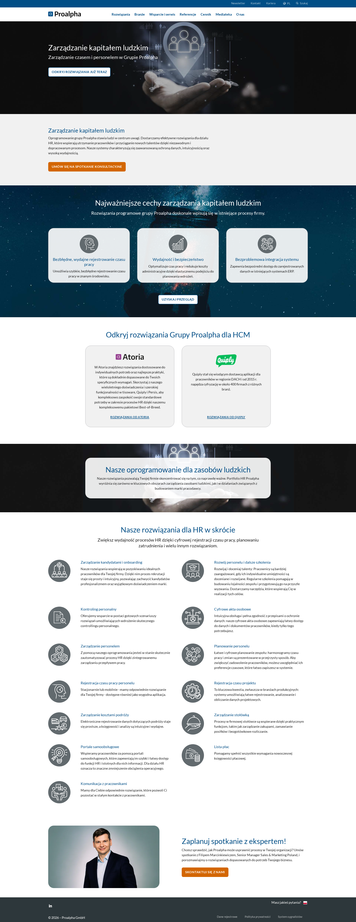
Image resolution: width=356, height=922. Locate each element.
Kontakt (256, 3)
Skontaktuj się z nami (205, 871)
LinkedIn (50, 906)
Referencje (188, 14)
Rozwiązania (121, 14)
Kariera (271, 3)
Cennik (206, 14)
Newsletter (238, 3)
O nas (240, 14)
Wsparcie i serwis (162, 14)
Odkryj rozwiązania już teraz (79, 71)
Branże (139, 14)
